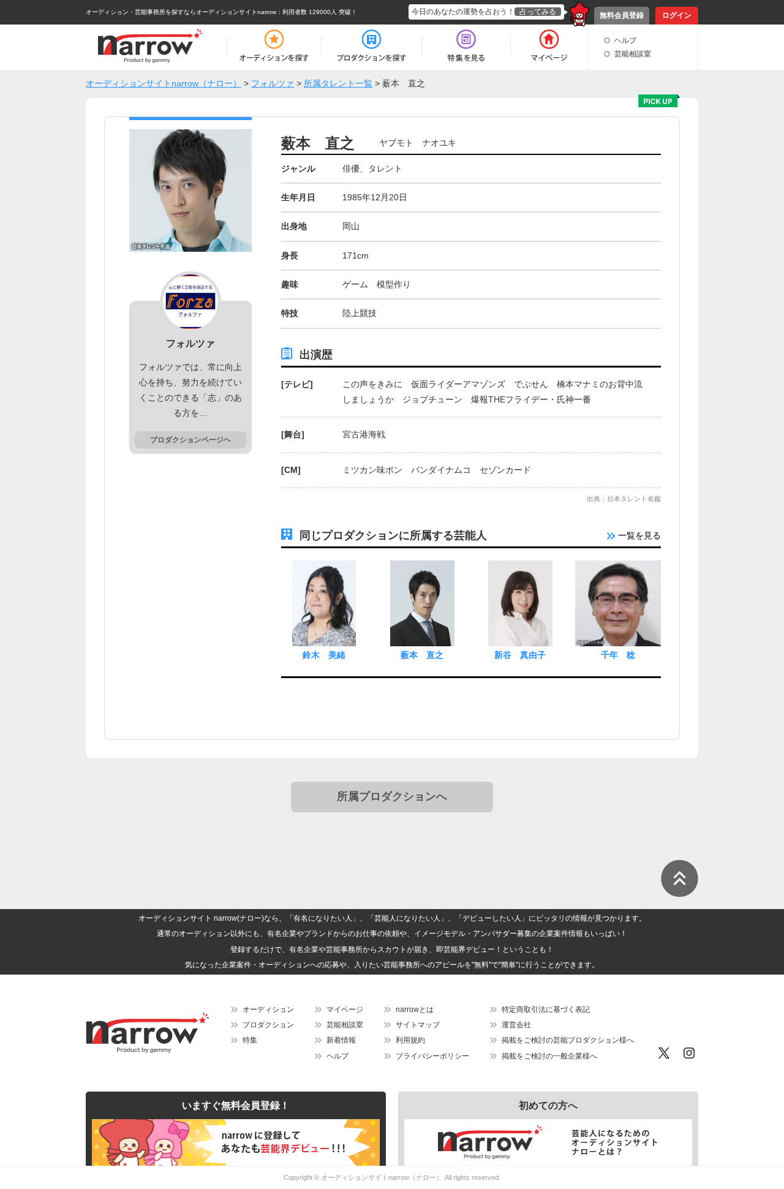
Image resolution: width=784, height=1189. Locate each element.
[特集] (466, 46)
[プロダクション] (371, 46)
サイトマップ (418, 1025)
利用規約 (410, 1040)
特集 (250, 1040)
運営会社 (516, 1025)
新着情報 (341, 1040)
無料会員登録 (622, 15)
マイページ (344, 1009)
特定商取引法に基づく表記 (546, 1009)
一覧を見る (638, 535)
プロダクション (268, 1025)
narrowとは (415, 1009)
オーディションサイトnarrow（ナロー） (382, 1177)
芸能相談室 (632, 54)
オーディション (268, 1009)
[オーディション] (274, 46)
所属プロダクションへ (392, 796)
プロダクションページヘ (190, 440)
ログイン (677, 15)
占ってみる (537, 11)
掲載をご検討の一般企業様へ (549, 1056)
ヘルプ (625, 40)
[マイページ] (548, 46)
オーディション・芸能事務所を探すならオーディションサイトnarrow (181, 12)
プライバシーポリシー (432, 1056)
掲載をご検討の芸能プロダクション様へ (568, 1040)
